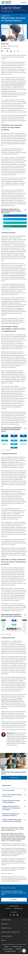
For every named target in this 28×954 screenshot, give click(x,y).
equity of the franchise (17, 286)
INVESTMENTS (14, 924)
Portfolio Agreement (17, 946)
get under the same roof (12, 379)
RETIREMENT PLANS (14, 928)
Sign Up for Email (18, 908)
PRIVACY (6, 946)
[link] (14, 773)
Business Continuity (7, 948)
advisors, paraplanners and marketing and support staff (12, 699)
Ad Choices (22, 951)
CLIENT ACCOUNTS (14, 920)
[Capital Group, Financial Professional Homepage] (9, 2)
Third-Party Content (20, 948)
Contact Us (8, 908)
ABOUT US (14, 940)
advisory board (18, 595)
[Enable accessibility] (24, 951)
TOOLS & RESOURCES (14, 936)
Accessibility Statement (10, 951)
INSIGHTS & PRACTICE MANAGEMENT (14, 932)
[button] (14, 12)
